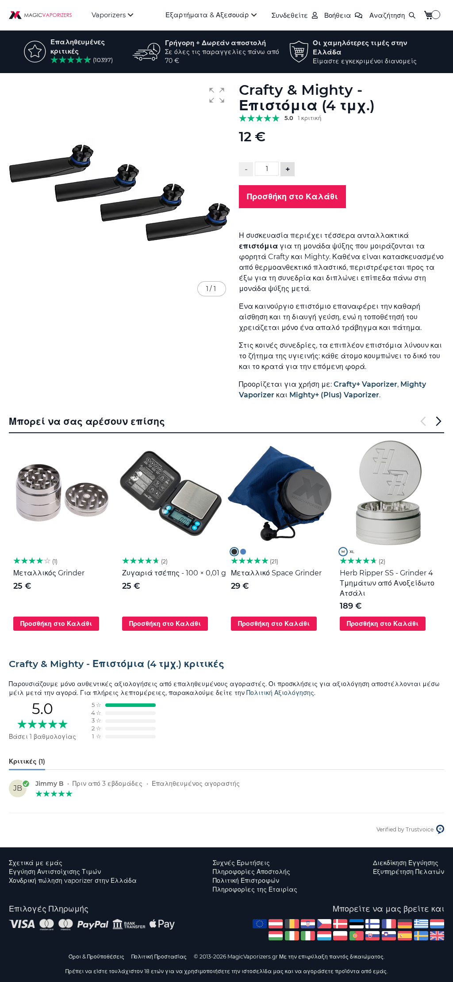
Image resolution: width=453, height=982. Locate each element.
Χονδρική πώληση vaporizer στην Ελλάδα (73, 881)
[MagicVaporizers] (40, 15)
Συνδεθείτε (290, 15)
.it (308, 935)
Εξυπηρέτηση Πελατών (408, 872)
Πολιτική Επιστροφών (246, 881)
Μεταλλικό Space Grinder (276, 573)
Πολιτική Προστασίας (159, 956)
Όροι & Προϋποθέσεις (96, 956)
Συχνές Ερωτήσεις (241, 863)
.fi (372, 923)
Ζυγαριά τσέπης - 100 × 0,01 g (174, 573)
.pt (356, 935)
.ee (356, 923)
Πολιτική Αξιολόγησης (280, 693)
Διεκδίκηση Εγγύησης (405, 863)
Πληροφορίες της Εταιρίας (255, 889)
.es (405, 935)
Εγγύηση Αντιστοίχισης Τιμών (55, 872)
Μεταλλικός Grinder (48, 573)
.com (260, 923)
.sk (372, 935)
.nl (437, 923)
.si (389, 935)
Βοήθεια (337, 15)
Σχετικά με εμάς (35, 863)
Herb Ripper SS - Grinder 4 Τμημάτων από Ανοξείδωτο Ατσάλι (387, 583)
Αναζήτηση (387, 15)
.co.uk (437, 935)
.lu (324, 935)
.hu (276, 935)
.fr (389, 923)
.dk (340, 923)
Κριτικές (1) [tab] (27, 761)
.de (405, 923)
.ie (292, 935)
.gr (421, 923)
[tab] (226, 664)
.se (421, 935)
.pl (340, 935)
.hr (308, 923)
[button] (216, 95)
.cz (324, 923)
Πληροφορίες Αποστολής (251, 872)
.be (292, 923)
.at (276, 923)
